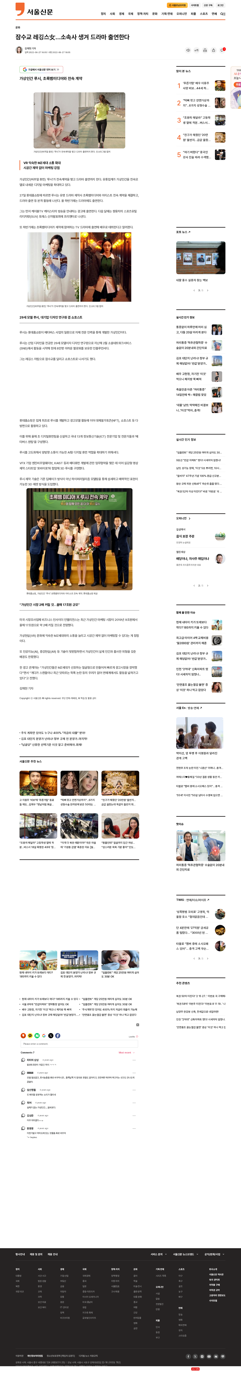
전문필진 (159, 1304)
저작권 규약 (214, 1290)
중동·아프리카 (88, 1291)
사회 (112, 14)
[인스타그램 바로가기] (202, 1356)
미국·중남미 (87, 1302)
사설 (158, 1293)
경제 (121, 14)
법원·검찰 (42, 1281)
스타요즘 (182, 1335)
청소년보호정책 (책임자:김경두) (61, 1355)
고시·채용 (115, 1291)
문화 (155, 14)
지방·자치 (115, 1281)
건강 (135, 1312)
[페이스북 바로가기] (188, 1356)
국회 (18, 1281)
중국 (84, 1281)
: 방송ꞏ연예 (187, 708)
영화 (135, 1323)
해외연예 (182, 1325)
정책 (62, 1312)
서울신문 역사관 (216, 1274)
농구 (180, 1291)
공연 (135, 1328)
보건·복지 (42, 1307)
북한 (18, 1286)
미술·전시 (137, 1286)
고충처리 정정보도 (217, 1295)
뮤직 (180, 1330)
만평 (158, 1309)
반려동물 (137, 1317)
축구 (180, 1281)
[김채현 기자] (19, 50)
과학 (40, 1296)
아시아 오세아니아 (90, 1296)
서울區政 (115, 1286)
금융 (62, 1286)
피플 (193, 14)
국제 (130, 14)
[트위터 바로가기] (195, 1356)
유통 (62, 1296)
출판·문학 (137, 1291)
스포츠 (204, 14)
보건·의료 (42, 1302)
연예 (214, 14)
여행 (135, 1307)
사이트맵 (213, 1300)
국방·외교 (20, 1291)
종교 (135, 1302)
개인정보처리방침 (35, 1355)
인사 (158, 1327)
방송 (180, 1314)
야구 (180, 1275)
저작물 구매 (214, 1284)
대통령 (18, 1275)
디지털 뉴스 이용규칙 (88, 1355)
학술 (135, 1281)
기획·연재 (167, 14)
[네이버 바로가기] (216, 1356)
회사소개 (213, 1269)
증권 (62, 1302)
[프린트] (205, 50)
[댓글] (222, 50)
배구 (180, 1296)
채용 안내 (52, 1254)
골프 (180, 1286)
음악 (135, 1275)
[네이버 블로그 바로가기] (222, 1356)
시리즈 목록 (161, 1275)
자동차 (63, 1291)
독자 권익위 (214, 1279)
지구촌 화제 (87, 1312)
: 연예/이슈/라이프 (191, 900)
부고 (158, 1337)
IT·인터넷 (64, 1307)
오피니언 (182, 14)
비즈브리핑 (65, 1317)
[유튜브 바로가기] (209, 1356)
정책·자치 (142, 14)
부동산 (63, 1281)
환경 (40, 1286)
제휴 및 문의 (36, 1254)
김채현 (28, 48)
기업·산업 (64, 1275)
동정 (158, 1332)
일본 (84, 1286)
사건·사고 (42, 1275)
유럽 (84, 1307)
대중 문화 (137, 1296)
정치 (103, 14)
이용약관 (19, 1355)
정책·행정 (115, 1275)
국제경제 (86, 1275)
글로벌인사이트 (89, 1317)
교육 (40, 1291)
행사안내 (20, 1254)
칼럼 (158, 1298)
